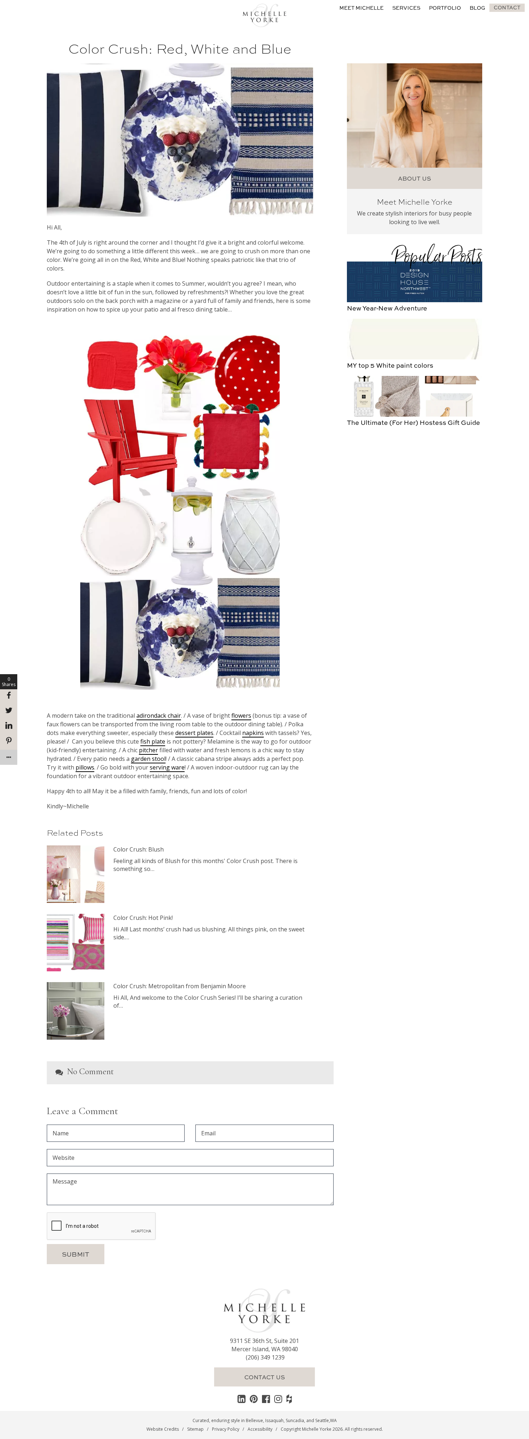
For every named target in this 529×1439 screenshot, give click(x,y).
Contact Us (264, 1377)
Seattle (322, 1420)
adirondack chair (158, 716)
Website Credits (162, 1429)
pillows (85, 767)
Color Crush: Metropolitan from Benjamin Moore (179, 986)
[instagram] (278, 1398)
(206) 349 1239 (265, 1357)
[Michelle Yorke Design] (264, 14)
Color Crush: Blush (138, 849)
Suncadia (295, 1420)
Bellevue (254, 1420)
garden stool (148, 759)
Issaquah (274, 1420)
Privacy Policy (225, 1429)
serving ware (167, 767)
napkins (253, 733)
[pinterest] (254, 1398)
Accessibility (260, 1429)
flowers (241, 716)
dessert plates (194, 733)
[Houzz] (289, 1398)
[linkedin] (241, 1398)
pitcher (148, 750)
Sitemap (195, 1429)
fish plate (152, 741)
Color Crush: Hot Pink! (143, 918)
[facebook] (266, 1398)
